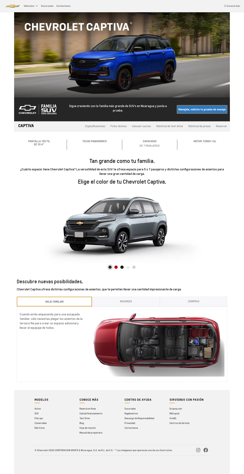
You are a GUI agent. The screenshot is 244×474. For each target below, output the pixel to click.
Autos (38, 408)
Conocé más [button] (233, 5)
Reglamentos (131, 413)
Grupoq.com (175, 408)
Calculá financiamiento (91, 413)
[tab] (54, 301)
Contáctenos (63, 5)
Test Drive (85, 418)
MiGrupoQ (174, 413)
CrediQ (172, 418)
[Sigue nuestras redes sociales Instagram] (198, 450)
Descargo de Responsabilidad (139, 418)
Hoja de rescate (88, 427)
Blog (82, 422)
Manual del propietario (91, 432)
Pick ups (39, 418)
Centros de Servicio (179, 422)
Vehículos (29, 5)
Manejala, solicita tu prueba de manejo (202, 109)
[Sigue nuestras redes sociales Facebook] (205, 450)
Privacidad (129, 422)
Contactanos (131, 427)
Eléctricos (40, 427)
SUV (37, 413)
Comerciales (41, 422)
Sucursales (47, 5)
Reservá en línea (88, 408)
